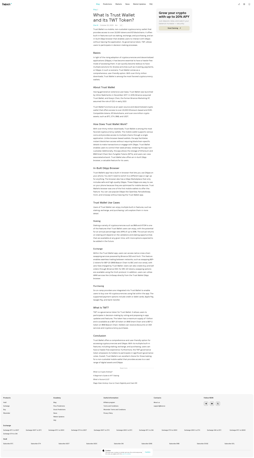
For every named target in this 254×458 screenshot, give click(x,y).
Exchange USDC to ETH (192, 430)
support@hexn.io (159, 406)
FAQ (150, 4)
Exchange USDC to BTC (124, 430)
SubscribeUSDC (91, 443)
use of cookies (126, 454)
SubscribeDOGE (202, 443)
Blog (98, 4)
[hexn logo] (7, 4)
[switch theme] (239, 4)
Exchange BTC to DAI (146, 430)
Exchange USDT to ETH (101, 430)
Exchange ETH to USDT (79, 430)
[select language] (244, 4)
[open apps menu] (249, 4)
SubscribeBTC (8, 443)
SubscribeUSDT (64, 443)
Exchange (6, 406)
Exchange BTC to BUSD (238, 430)
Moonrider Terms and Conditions (114, 409)
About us (157, 402)
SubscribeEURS (147, 443)
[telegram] (206, 403)
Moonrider (6, 413)
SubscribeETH (36, 443)
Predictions (107, 4)
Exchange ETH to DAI (10, 434)
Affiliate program (109, 402)
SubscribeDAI (119, 443)
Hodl (4, 402)
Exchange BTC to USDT (11, 430)
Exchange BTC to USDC (56, 430)
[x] (218, 403)
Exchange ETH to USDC (169, 430)
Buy (4, 409)
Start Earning (173, 28)
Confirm (147, 452)
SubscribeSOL (230, 443)
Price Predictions (59, 406)
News (127, 4)
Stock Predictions (59, 409)
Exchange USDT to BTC (34, 430)
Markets (118, 4)
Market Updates (139, 4)
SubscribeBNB (174, 443)
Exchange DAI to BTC (214, 430)
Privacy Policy (108, 413)
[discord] (212, 403)
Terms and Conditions (110, 406)
